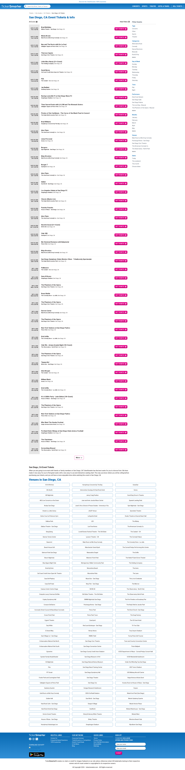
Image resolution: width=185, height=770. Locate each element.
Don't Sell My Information (101, 742)
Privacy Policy (98, 740)
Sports (144, 6)
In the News (75, 744)
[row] (79, 29)
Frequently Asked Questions (59, 740)
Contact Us (54, 738)
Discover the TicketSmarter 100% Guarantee (92, 2)
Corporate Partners (78, 738)
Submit (118, 753)
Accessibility (97, 744)
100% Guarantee (56, 742)
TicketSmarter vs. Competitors (81, 740)
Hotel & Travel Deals (78, 742)
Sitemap (96, 746)
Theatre (153, 6)
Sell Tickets (177, 6)
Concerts (136, 6)
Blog (73, 746)
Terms (96, 738)
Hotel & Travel (163, 6)
